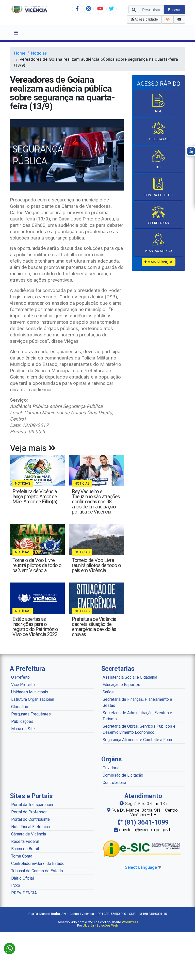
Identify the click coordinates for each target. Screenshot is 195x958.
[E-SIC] (143, 848)
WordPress (130, 922)
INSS (15, 885)
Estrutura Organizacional (32, 699)
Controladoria (114, 782)
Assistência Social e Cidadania (130, 677)
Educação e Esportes (121, 684)
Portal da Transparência (32, 804)
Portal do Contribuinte (30, 819)
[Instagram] (88, 9)
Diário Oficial (22, 878)
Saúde (108, 692)
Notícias (39, 53)
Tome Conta (21, 856)
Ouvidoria (111, 767)
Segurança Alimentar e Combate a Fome (138, 739)
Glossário (19, 706)
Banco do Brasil (25, 848)
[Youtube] (100, 9)
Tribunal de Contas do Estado (37, 870)
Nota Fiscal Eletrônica (30, 826)
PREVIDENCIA (24, 893)
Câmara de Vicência (28, 834)
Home (19, 53)
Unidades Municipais (29, 692)
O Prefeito (20, 677)
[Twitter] (111, 9)
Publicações (22, 721)
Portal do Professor (29, 812)
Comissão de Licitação (123, 775)
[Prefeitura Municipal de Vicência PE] (29, 9)
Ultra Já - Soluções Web (100, 925)
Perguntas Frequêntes (31, 714)
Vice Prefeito (23, 684)
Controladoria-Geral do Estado (37, 863)
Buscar (174, 9)
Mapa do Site (23, 728)
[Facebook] (77, 9)
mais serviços (160, 262)
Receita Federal (25, 841)
